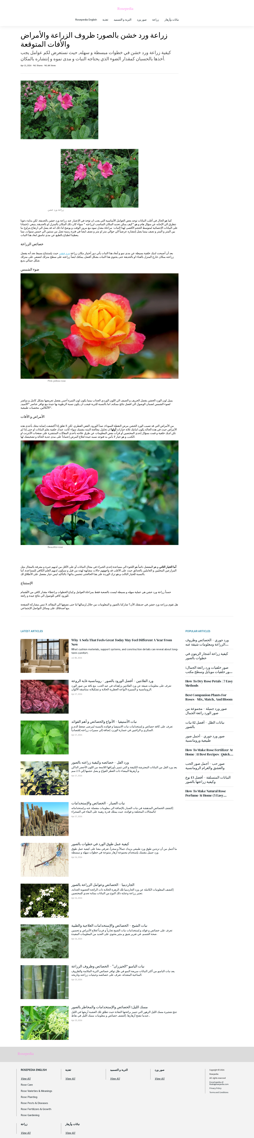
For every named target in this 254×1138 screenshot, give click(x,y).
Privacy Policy (215, 1088)
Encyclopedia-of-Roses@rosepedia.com (219, 1083)
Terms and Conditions (218, 1092)
